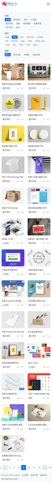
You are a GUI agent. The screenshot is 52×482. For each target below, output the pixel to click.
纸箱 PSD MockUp (10, 208)
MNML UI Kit (7, 239)
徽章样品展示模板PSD (11, 115)
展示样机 (9, 23)
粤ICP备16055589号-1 (10, 479)
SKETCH (30, 37)
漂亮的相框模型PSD (10, 363)
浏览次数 (36, 55)
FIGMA (40, 37)
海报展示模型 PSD (9, 146)
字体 (25, 19)
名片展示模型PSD (35, 332)
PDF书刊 (9, 27)
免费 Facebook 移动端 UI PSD (12, 301)
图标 (18, 23)
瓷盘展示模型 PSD (35, 146)
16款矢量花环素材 (35, 270)
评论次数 (17, 55)
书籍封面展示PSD (35, 115)
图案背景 (37, 23)
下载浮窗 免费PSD (9, 270)
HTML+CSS (40, 41)
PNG (21, 45)
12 (39, 467)
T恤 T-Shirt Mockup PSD (12, 177)
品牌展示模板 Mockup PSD (11, 456)
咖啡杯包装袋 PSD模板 (11, 84)
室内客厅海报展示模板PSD (37, 84)
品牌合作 (43, 475)
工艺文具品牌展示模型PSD (37, 425)
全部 (8, 19)
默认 (8, 55)
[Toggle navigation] (48, 4)
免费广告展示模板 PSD (37, 177)
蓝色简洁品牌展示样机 (37, 208)
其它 (18, 27)
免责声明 (34, 475)
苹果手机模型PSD (9, 394)
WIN (30, 41)
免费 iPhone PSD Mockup (13, 332)
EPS (21, 37)
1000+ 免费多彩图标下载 (38, 394)
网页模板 (27, 23)
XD (7, 41)
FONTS (14, 41)
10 (29, 467)
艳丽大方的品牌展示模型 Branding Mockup (12, 425)
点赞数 (26, 55)
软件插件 (17, 19)
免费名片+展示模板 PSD (38, 239)
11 (34, 467)
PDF (28, 45)
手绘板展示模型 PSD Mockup (36, 301)
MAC (23, 41)
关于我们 (25, 475)
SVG (7, 45)
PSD (15, 37)
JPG (14, 45)
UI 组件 (34, 19)
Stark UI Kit (33, 363)
